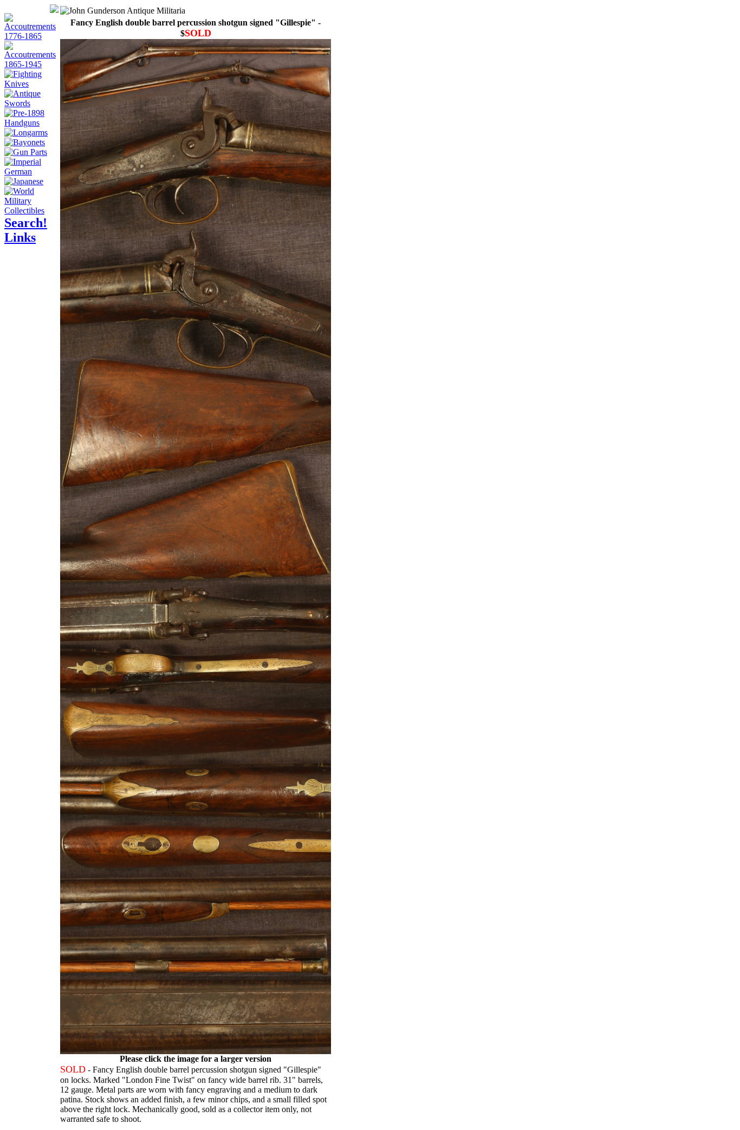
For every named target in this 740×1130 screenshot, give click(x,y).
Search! (25, 223)
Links (20, 237)
